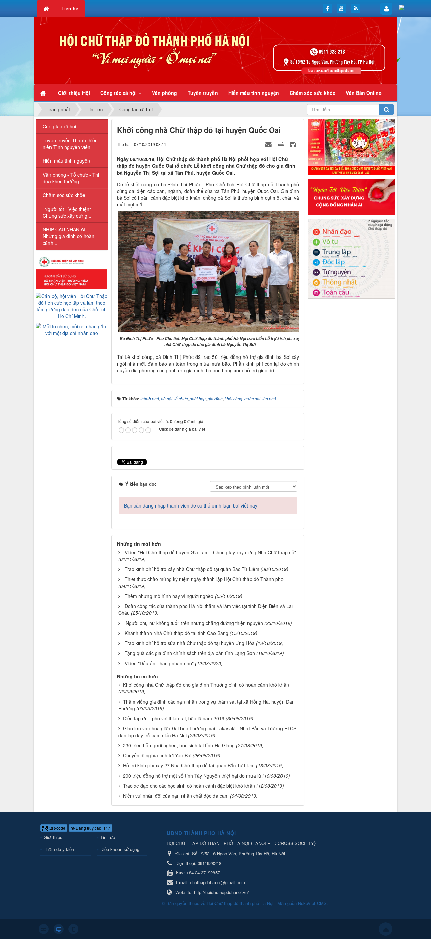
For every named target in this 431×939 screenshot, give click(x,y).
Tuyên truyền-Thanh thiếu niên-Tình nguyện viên (70, 143)
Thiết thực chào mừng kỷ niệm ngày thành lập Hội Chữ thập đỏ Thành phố (204, 579)
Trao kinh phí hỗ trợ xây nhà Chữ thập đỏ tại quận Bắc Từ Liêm (192, 569)
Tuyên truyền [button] (203, 92)
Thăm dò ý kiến (59, 849)
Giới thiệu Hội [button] (74, 92)
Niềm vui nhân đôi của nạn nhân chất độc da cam (176, 795)
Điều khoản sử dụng (119, 849)
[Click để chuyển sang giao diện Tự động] (44, 929)
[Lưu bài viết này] (293, 144)
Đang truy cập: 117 (92, 828)
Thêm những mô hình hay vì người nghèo (169, 596)
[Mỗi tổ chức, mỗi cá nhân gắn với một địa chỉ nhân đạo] (72, 329)
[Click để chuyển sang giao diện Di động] (73, 929)
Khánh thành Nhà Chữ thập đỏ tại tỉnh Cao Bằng (176, 633)
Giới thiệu (53, 837)
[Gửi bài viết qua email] (269, 144)
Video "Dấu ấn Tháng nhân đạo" (159, 663)
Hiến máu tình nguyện (66, 160)
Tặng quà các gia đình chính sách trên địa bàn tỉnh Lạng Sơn (190, 653)
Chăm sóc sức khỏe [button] (312, 92)
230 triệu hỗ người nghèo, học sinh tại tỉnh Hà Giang (179, 745)
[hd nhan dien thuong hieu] (71, 272)
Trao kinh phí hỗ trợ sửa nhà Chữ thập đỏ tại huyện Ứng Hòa (190, 643)
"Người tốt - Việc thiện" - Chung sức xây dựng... (68, 212)
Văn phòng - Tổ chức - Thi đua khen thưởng (71, 178)
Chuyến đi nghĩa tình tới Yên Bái (157, 755)
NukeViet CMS (312, 903)
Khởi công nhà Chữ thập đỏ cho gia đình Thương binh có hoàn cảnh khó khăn (206, 684)
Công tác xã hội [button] (119, 92)
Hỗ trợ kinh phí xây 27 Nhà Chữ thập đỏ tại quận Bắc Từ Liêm (189, 765)
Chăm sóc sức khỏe (64, 195)
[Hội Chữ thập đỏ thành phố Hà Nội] (215, 50)
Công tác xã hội (59, 126)
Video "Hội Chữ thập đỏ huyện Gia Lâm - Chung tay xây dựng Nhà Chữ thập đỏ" (210, 552)
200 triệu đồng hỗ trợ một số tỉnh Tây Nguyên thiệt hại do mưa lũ (192, 775)
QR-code (56, 828)
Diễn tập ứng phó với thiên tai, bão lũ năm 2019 (173, 718)
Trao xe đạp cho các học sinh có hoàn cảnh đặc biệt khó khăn (189, 785)
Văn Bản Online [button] (364, 92)
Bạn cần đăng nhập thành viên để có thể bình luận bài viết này (190, 505)
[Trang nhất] (44, 92)
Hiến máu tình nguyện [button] (253, 92)
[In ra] (282, 144)
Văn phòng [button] (164, 92)
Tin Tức (107, 837)
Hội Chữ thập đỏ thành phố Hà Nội (240, 903)
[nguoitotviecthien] (351, 196)
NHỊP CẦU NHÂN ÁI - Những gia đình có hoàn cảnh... (68, 236)
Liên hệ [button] (69, 8)
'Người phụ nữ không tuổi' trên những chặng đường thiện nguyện (194, 622)
